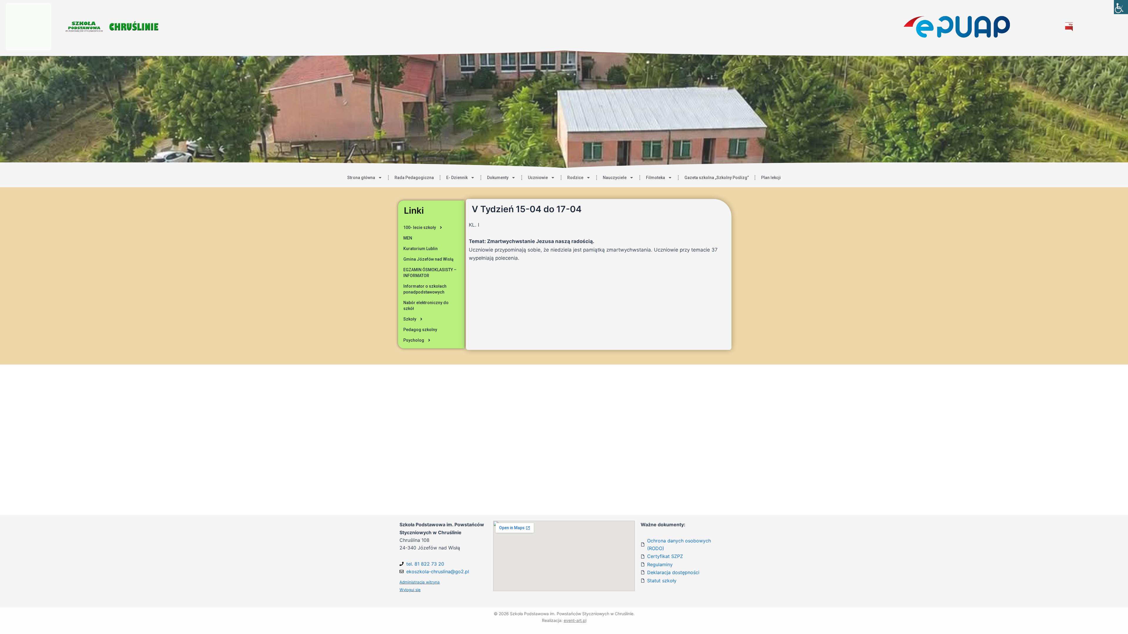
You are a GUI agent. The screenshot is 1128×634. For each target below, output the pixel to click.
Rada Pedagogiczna (414, 177)
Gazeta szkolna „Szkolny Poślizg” (716, 177)
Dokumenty (497, 177)
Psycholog (413, 340)
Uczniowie (538, 177)
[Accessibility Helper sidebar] (1121, 7)
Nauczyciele (615, 177)
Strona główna (361, 177)
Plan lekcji (771, 177)
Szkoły (409, 319)
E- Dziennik (457, 177)
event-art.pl (575, 620)
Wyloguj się (410, 589)
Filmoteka (655, 177)
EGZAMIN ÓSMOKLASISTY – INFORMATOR (429, 272)
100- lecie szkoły (419, 227)
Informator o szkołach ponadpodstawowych (424, 289)
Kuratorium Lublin (420, 248)
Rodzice (575, 177)
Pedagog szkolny (420, 329)
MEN (407, 238)
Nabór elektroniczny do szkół (426, 305)
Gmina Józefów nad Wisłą (428, 259)
